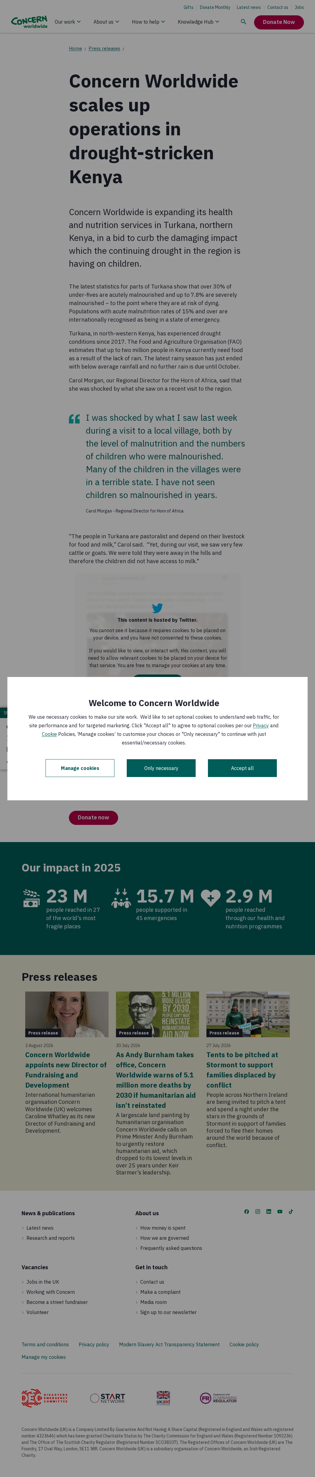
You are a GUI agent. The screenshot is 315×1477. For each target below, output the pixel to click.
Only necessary (161, 768)
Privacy (261, 725)
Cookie (49, 734)
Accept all (242, 768)
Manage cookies (80, 768)
